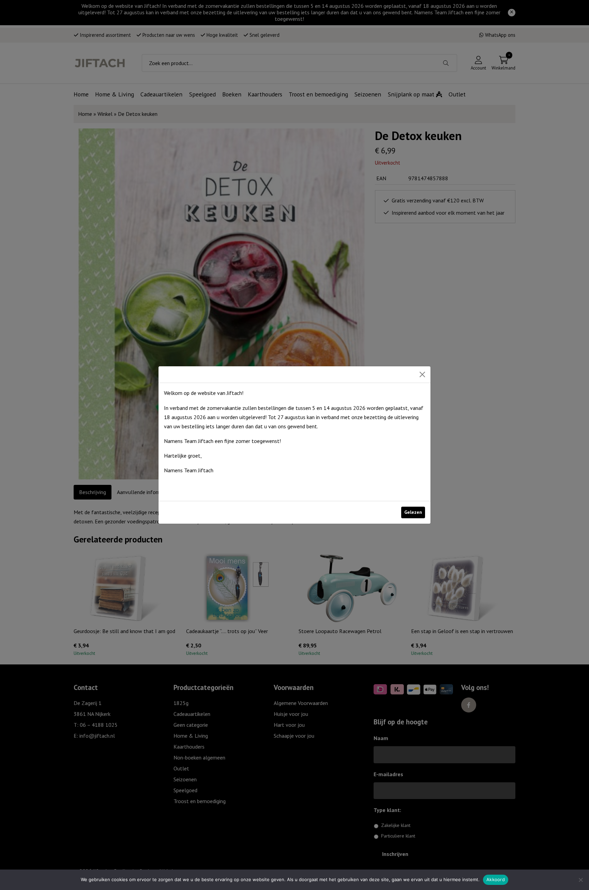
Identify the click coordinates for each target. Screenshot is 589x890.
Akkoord (495, 879)
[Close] (422, 374)
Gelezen (413, 512)
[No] (580, 879)
